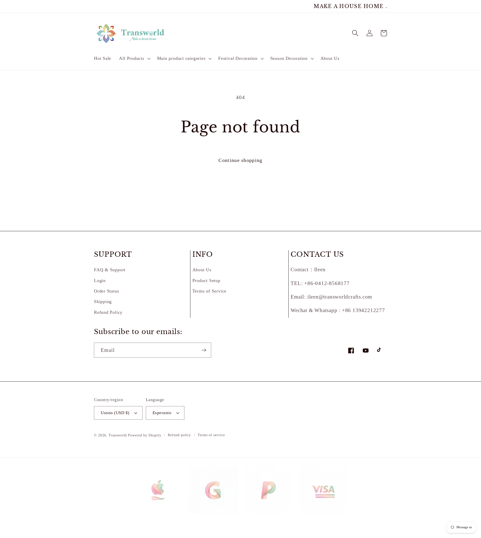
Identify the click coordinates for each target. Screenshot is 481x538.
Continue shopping (240, 160)
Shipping (103, 301)
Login (100, 280)
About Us (201, 269)
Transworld (117, 435)
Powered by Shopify (144, 435)
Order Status (106, 291)
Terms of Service (209, 291)
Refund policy (179, 435)
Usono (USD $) (115, 412)
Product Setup (206, 280)
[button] (134, 58)
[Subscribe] (204, 350)
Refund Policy (108, 312)
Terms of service (211, 435)
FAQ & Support (110, 269)
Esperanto (162, 412)
